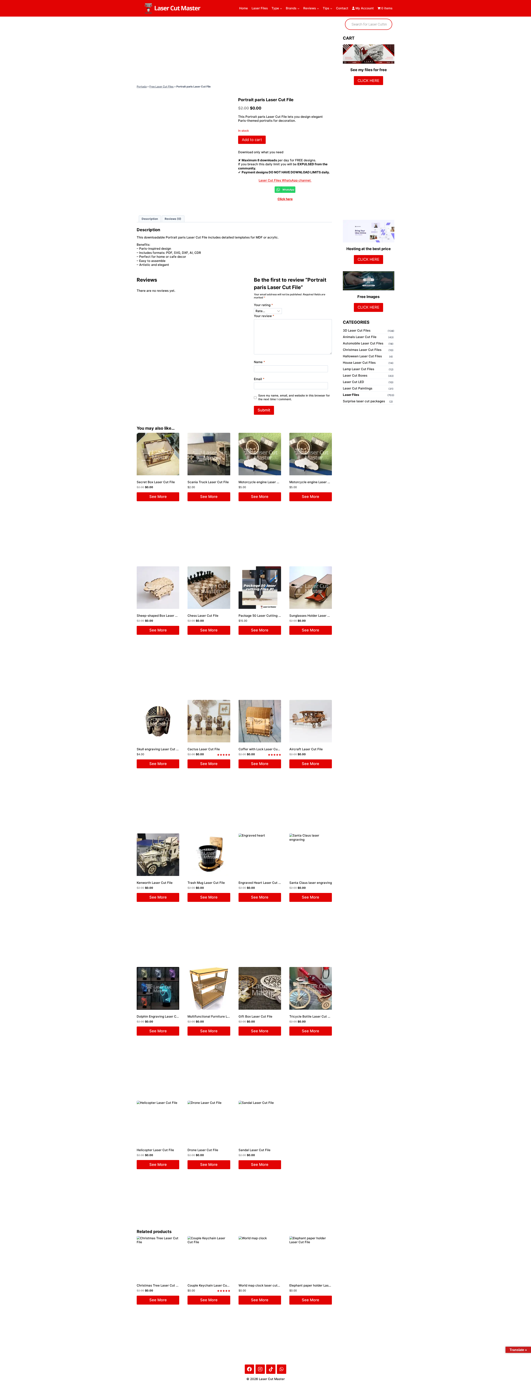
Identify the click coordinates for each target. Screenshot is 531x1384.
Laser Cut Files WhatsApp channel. (285, 180)
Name (259, 362)
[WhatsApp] (281, 1369)
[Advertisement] (234, 50)
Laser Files (260, 8)
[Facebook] (249, 1369)
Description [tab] (150, 218)
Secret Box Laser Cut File (156, 482)
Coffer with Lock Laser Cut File (262, 749)
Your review (264, 316)
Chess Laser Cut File (203, 616)
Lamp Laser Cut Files (358, 369)
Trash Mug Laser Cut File (206, 883)
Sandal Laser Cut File (254, 1150)
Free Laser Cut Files (161, 86)
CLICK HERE (368, 80)
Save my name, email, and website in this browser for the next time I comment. (294, 397)
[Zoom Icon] (183, 115)
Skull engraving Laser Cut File (159, 749)
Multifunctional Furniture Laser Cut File (217, 1016)
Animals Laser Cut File (359, 337)
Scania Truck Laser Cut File (208, 482)
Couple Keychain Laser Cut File (211, 1285)
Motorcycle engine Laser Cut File (263, 482)
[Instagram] (260, 1369)
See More (158, 496)
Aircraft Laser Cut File (306, 749)
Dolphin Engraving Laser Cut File (161, 1016)
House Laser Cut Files (359, 363)
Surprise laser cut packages (364, 401)
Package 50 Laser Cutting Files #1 (264, 616)
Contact (342, 8)
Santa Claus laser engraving (310, 883)
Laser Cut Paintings (357, 388)
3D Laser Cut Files (356, 330)
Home (243, 8)
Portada (142, 86)
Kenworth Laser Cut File (155, 883)
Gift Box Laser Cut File (255, 1016)
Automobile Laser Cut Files (363, 343)
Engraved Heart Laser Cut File (261, 883)
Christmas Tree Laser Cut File (159, 1285)
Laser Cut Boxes (355, 375)
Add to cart (252, 139)
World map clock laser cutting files (265, 1285)
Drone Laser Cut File (203, 1150)
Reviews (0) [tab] (173, 218)
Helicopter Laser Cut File (155, 1150)
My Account (364, 8)
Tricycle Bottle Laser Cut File (311, 1016)
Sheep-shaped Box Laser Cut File (162, 616)
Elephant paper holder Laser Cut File (316, 1285)
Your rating (263, 305)
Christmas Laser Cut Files (362, 350)
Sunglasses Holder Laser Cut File (314, 616)
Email (259, 379)
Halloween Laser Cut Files (362, 356)
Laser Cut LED (353, 382)
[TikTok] (270, 1369)
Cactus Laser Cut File (204, 749)
